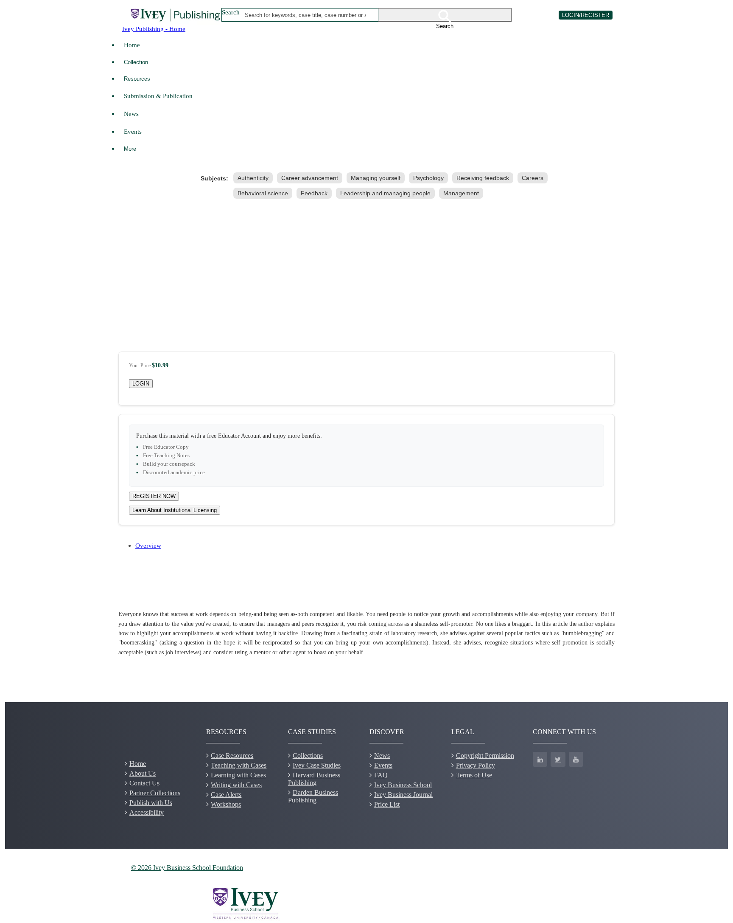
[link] (254, 178)
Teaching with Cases (238, 765)
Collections (308, 755)
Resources (137, 79)
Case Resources (232, 755)
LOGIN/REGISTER (585, 15)
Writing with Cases (236, 784)
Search (231, 12)
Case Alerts (226, 794)
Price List (387, 804)
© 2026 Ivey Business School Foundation (187, 867)
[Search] (445, 15)
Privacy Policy (475, 765)
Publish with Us (150, 802)
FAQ (381, 775)
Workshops (226, 804)
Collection (136, 62)
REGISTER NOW (154, 496)
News (131, 113)
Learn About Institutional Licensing (174, 510)
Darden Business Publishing (313, 796)
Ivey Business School (403, 784)
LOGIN (140, 383)
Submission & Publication (158, 95)
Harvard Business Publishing (314, 778)
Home (132, 44)
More (130, 149)
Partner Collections (154, 792)
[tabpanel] (366, 633)
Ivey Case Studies (317, 765)
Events (133, 131)
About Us (142, 773)
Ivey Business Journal (403, 794)
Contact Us (144, 783)
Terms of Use (474, 775)
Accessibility (146, 812)
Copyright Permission (485, 755)
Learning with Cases (238, 775)
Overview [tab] (148, 545)
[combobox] (306, 14)
